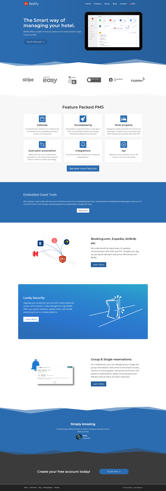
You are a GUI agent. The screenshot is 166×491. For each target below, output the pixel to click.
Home (88, 4)
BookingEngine (47, 487)
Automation (33, 487)
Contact (123, 4)
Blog (115, 4)
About (107, 4)
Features (97, 4)
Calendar (56, 487)
